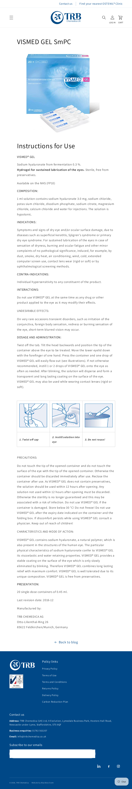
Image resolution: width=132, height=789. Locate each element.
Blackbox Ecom (47, 783)
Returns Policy (50, 688)
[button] (11, 17)
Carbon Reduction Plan (55, 701)
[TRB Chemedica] (22, 665)
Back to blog (68, 642)
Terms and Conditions (54, 681)
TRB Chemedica (22, 783)
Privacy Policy (49, 668)
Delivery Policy (50, 695)
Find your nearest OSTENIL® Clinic (101, 4)
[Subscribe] (91, 753)
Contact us (66, 4)
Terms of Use (49, 675)
